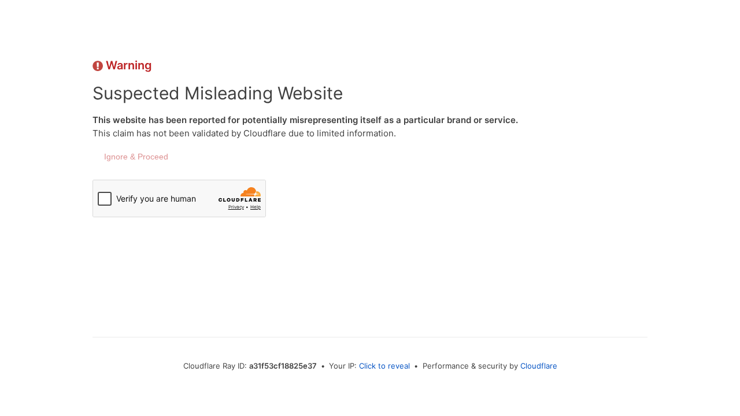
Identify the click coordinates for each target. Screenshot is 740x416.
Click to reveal (384, 365)
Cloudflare (538, 365)
